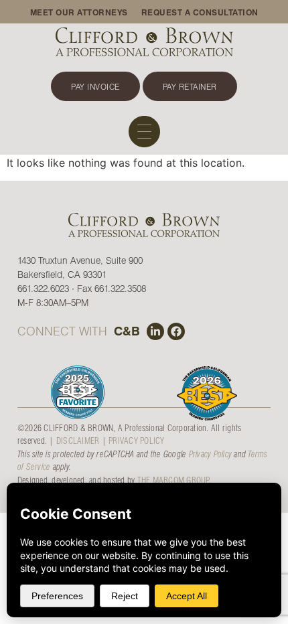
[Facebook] (176, 331)
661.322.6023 (43, 288)
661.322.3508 (120, 288)
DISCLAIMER (78, 440)
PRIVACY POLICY (137, 440)
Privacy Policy (210, 453)
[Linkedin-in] (155, 331)
